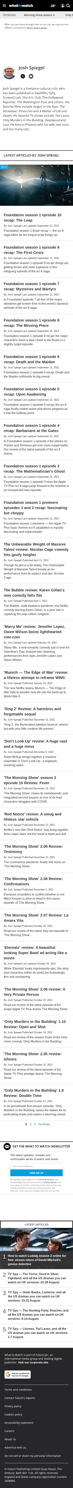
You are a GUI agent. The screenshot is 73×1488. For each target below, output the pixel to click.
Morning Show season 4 (39, 15)
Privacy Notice (50, 1182)
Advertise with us (15, 1447)
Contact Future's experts (19, 1398)
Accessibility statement (18, 1422)
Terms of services (46, 1179)
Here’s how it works (37, 27)
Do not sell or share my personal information (32, 1456)
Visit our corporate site (33, 1362)
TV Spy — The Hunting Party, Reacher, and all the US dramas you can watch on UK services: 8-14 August (38, 1314)
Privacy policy (12, 1406)
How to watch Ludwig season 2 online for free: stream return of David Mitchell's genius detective (37, 1260)
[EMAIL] (31, 76)
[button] (4, 5)
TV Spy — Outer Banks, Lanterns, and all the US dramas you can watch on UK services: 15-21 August (37, 1296)
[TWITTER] (23, 76)
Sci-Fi (4, 167)
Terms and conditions (18, 1389)
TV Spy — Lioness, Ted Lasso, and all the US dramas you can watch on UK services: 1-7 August (38, 1333)
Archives (44, 1124)
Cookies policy (13, 1414)
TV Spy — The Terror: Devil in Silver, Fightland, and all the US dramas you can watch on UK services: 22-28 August (37, 1278)
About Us (10, 1439)
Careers (9, 1431)
